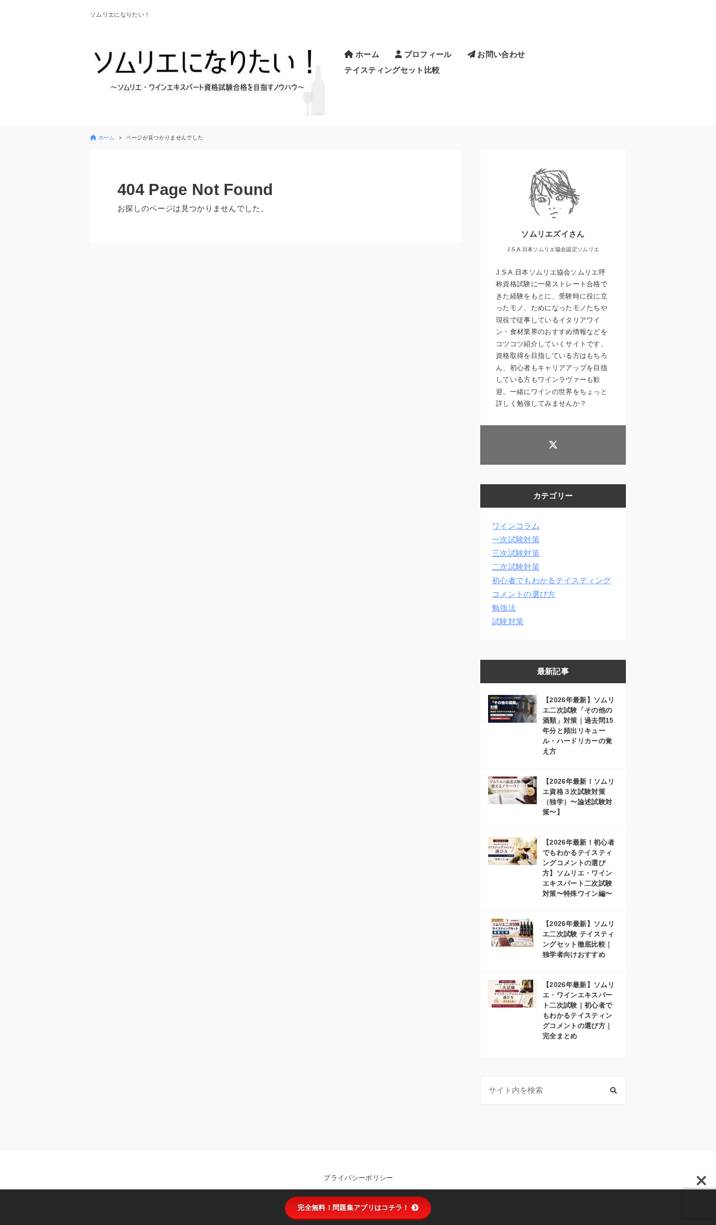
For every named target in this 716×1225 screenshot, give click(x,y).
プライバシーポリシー (358, 1178)
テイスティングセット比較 (392, 70)
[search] (613, 1091)
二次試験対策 (516, 567)
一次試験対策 (516, 539)
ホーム (366, 54)
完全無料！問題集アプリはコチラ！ (353, 1207)
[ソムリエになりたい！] (207, 68)
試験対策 (508, 621)
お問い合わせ (500, 54)
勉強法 (504, 608)
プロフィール (427, 54)
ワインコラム (516, 526)
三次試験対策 (516, 553)
